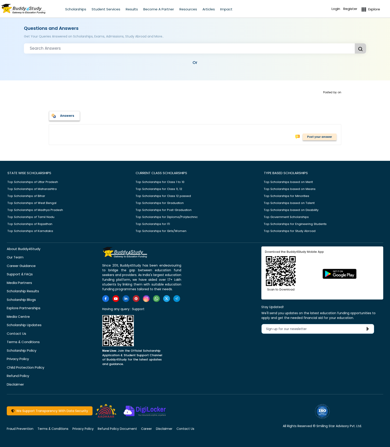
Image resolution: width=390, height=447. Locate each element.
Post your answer (319, 137)
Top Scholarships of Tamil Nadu (30, 217)
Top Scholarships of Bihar (26, 196)
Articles (208, 9)
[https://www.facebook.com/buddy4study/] (105, 298)
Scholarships (75, 9)
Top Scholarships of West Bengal (31, 203)
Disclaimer (15, 384)
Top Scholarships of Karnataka (30, 231)
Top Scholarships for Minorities (286, 196)
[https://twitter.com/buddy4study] (166, 298)
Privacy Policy (18, 358)
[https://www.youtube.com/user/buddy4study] (116, 298)
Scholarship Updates (24, 325)
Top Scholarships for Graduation (160, 203)
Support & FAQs (20, 274)
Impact (226, 9)
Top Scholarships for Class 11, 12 (159, 189)
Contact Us (16, 333)
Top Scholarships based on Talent (289, 203)
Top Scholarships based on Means (290, 189)
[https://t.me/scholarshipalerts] (176, 298)
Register (350, 8)
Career (146, 428)
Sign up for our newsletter (289, 329)
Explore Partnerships (23, 308)
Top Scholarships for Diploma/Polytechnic (167, 217)
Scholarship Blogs (21, 299)
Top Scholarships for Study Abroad (290, 231)
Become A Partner (158, 9)
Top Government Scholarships (286, 217)
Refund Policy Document (117, 428)
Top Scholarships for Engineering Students (295, 224)
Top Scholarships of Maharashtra (32, 189)
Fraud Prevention (20, 428)
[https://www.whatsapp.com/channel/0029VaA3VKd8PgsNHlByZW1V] (156, 298)
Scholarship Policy (21, 350)
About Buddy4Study (23, 248)
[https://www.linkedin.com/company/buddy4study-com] (126, 298)
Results (132, 9)
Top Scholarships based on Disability (291, 210)
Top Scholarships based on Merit (288, 182)
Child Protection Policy (25, 367)
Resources (188, 9)
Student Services (106, 9)
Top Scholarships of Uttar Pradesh (32, 182)
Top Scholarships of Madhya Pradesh (35, 210)
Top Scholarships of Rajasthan (29, 224)
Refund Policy (18, 375)
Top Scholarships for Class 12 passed (163, 196)
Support (138, 309)
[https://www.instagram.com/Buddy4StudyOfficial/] (146, 298)
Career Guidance (21, 265)
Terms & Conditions (23, 341)
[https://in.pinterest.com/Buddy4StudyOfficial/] (136, 298)
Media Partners (19, 282)
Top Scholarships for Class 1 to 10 (160, 182)
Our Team (15, 257)
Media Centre (18, 316)
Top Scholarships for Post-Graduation (164, 210)
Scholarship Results (23, 291)
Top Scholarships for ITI (153, 224)
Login (336, 8)
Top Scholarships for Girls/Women (161, 231)
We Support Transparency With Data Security (51, 411)
